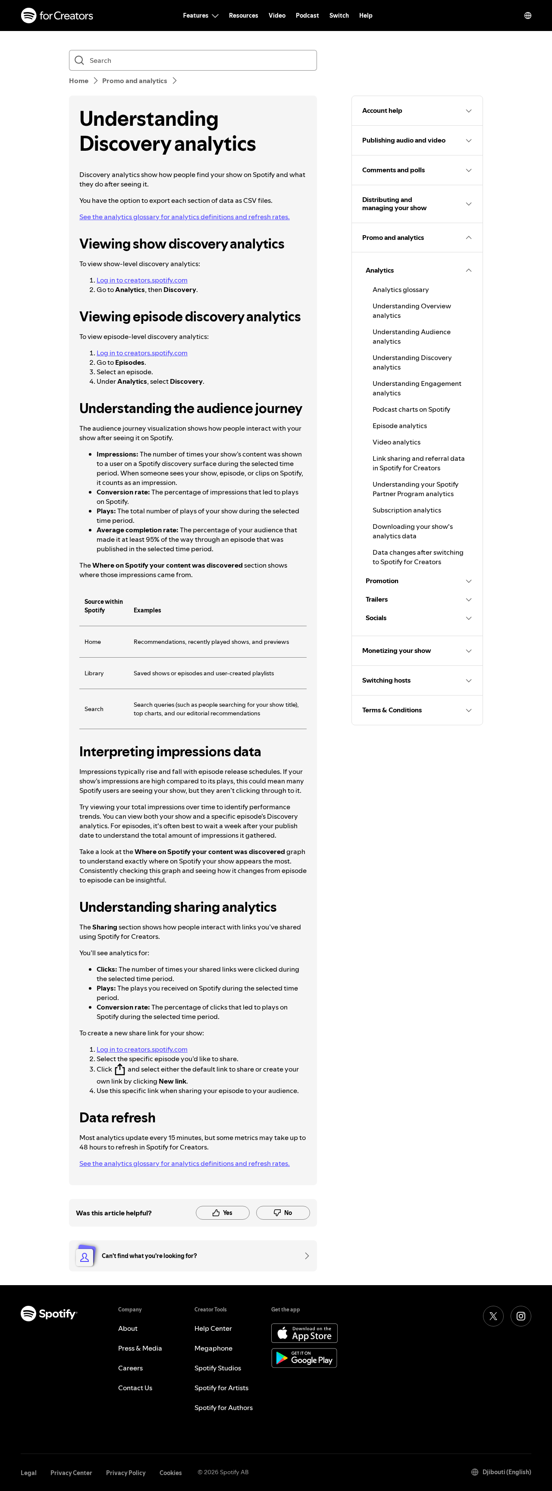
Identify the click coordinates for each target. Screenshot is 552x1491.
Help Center (213, 1328)
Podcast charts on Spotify (411, 409)
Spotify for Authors (223, 1407)
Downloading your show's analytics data (413, 531)
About (128, 1328)
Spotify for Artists (221, 1387)
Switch (339, 15)
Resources (243, 15)
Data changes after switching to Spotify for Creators (418, 556)
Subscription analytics (407, 510)
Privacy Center (71, 1473)
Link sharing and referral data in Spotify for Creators (419, 463)
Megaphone (213, 1348)
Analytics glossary (401, 289)
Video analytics (396, 442)
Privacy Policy (126, 1473)
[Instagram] (521, 1316)
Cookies (171, 1473)
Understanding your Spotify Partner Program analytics (415, 488)
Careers (130, 1368)
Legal (29, 1473)
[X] (493, 1316)
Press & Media (140, 1348)
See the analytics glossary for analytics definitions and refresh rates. (184, 216)
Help (366, 15)
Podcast (307, 15)
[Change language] (527, 15)
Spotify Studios (217, 1368)
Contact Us (135, 1387)
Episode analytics (400, 425)
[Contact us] (304, 1256)
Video (277, 15)
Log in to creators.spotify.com (142, 280)
